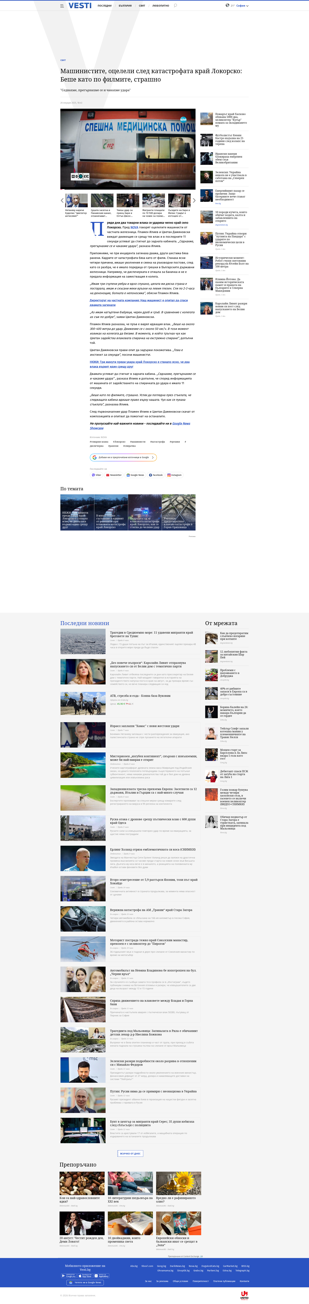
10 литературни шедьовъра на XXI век (130, 1199)
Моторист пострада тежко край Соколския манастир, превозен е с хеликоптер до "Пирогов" (149, 942)
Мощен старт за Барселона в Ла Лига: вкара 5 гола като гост (234, 754)
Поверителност (201, 1281)
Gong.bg (161, 1266)
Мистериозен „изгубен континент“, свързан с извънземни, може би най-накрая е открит (153, 758)
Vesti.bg (80, 5)
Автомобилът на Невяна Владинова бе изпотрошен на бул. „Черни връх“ (153, 972)
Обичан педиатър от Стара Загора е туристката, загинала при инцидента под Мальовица (234, 822)
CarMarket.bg (230, 1266)
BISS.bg (245, 1266)
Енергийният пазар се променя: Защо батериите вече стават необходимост (230, 195)
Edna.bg (227, 1270)
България (125, 5)
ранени (114, 445)
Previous (62, 207)
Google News (137, 475)
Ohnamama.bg (165, 1270)
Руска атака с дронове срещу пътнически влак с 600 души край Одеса (153, 821)
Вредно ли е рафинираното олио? (176, 1199)
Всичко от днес (130, 1153)
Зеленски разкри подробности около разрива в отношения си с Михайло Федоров (153, 1062)
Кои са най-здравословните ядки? (80, 1199)
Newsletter (116, 475)
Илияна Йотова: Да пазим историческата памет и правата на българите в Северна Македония (229, 285)
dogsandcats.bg (221, 225)
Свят (142, 5)
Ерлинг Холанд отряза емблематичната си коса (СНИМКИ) (153, 849)
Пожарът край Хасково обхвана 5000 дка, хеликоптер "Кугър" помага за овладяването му (231, 119)
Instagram (176, 475)
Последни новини (84, 623)
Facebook (158, 475)
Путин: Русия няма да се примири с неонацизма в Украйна (153, 1091)
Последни (105, 5)
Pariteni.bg (213, 1270)
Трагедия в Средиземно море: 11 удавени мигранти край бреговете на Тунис (151, 634)
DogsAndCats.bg (210, 1266)
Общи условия (180, 1281)
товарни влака (99, 441)
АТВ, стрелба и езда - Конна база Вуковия (140, 696)
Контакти (244, 1281)
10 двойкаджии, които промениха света (124, 1239)
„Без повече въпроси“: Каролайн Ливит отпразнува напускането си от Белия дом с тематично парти (148, 664)
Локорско (119, 441)
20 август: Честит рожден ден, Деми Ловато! (82, 1239)
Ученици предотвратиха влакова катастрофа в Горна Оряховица (178, 523)
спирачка (130, 445)
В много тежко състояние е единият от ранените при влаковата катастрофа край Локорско (111, 521)
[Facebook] (249, 1285)
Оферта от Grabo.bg (119, 700)
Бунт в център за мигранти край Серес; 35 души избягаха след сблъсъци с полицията (152, 1123)
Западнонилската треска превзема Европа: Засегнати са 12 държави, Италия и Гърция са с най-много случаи (153, 790)
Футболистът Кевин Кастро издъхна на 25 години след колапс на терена (230, 139)
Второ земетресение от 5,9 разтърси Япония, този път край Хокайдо (153, 881)
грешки (175, 441)
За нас (148, 1281)
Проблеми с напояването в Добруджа (229, 673)
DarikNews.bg (177, 1266)
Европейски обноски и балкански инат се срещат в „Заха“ (176, 1241)
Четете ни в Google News (88, 1282)
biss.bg (218, 203)
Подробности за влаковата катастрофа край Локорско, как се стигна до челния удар (144, 523)
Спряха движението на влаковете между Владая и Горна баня (151, 1002)
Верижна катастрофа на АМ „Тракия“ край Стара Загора (151, 910)
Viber (98, 475)
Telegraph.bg (242, 1270)
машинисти (138, 441)
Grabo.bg (198, 1270)
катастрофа (158, 441)
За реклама (162, 1281)
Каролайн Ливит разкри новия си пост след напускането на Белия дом (231, 308)
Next (194, 207)
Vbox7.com (147, 1266)
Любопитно (160, 5)
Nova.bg (193, 1266)
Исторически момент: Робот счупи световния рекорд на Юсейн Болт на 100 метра (232, 262)
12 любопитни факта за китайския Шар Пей (233, 654)
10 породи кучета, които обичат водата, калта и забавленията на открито (231, 216)
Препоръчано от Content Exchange (183, 1256)
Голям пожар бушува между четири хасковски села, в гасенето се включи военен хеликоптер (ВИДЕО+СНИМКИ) (234, 797)
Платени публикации (224, 1281)
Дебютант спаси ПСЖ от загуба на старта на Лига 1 (234, 774)
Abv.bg (134, 1266)
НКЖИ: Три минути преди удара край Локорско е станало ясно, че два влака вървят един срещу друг (75, 520)
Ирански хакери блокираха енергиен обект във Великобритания (228, 158)
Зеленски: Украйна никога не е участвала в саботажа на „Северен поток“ (231, 176)
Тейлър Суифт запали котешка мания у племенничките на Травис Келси (234, 733)
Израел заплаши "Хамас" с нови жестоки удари (144, 726)
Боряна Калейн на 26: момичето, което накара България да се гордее (234, 711)
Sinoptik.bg (183, 1270)
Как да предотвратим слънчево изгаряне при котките (234, 636)
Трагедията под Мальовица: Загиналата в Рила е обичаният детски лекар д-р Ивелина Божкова (154, 1032)
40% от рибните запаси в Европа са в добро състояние (233, 691)
